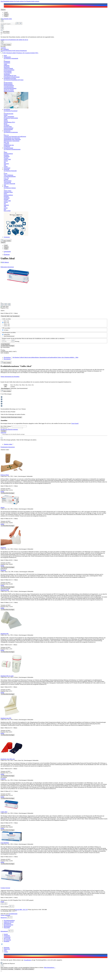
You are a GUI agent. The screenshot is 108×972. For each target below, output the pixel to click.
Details (2, 491)
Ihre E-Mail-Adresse (6, 426)
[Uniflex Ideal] (19, 277)
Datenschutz (7, 949)
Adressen (17, 50)
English (6, 16)
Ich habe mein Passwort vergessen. (9, 429)
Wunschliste (7, 927)
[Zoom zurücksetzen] (5, 304)
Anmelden (3, 47)
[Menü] (2, 21)
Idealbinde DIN (4, 633)
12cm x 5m (6, 325)
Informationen (4, 931)
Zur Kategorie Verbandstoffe (11, 58)
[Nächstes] (5, 903)
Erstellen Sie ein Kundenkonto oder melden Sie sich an (14, 39)
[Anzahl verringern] (3, 341)
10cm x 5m (6, 324)
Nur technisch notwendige (7, 969)
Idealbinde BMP (5, 590)
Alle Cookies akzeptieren (28, 969)
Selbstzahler (7, 334)
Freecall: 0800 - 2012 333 (21, 909)
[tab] (41, 357)
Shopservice (4, 917)
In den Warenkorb (5, 344)
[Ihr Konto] (2, 41)
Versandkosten (27, 960)
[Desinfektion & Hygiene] (16, 108)
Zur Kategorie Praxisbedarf (10, 110)
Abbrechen (3, 432)
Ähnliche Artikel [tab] (8, 444)
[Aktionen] (16, 235)
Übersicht (3, 50)
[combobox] (8, 24)
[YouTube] (4, 7)
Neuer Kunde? (75, 423)
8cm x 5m (6, 322)
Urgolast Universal (5, 888)
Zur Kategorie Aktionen (10, 188)
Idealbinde (3, 547)
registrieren (6, 49)
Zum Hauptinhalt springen (7, 1)
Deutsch (6, 14)
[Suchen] (17, 23)
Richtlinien (6, 941)
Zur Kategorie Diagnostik (10, 170)
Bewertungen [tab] (7, 359)
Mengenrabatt (7, 926)
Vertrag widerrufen (5, 915)
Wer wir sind (7, 938)
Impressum (6, 947)
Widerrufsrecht (7, 923)
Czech (5, 12)
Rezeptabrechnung (8, 924)
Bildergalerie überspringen (7, 267)
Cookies (6, 951)
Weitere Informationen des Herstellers (10, 376)
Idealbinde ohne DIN (6, 718)
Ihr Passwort (4, 428)
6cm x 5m (6, 321)
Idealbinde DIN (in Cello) (7, 676)
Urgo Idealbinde (5, 842)
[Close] (1, 34)
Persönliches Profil (10, 50)
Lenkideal (3, 778)
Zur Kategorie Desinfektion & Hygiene (13, 79)
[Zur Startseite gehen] (6, 18)
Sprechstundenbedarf (9, 336)
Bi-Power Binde (5, 475)
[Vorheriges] (2, 903)
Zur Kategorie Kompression (11, 132)
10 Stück (6, 330)
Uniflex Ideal (4, 811)
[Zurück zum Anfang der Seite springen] (2, 965)
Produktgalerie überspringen (8, 447)
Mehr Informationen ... (49, 967)
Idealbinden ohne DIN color (8, 759)
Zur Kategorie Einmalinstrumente (12, 149)
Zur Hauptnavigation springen (31, 1)
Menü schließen (7, 44)
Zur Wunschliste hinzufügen (7, 345)
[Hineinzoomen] (9, 304)
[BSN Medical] (54, 262)
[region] (54, 287)
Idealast (2, 507)
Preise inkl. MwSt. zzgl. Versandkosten (10, 316)
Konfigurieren (18, 969)
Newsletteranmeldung (9, 920)
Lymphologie (7, 937)
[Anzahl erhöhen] (13, 341)
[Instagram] (4, 5)
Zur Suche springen (19, 1)
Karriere (6, 934)
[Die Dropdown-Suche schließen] (20, 23)
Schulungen (7, 935)
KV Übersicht (7, 940)
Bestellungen (23, 50)
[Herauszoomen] (2, 304)
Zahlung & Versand (9, 922)
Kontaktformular (13, 913)
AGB (5, 950)
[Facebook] (4, 4)
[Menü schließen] (4, 81)
